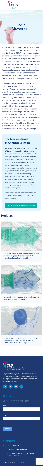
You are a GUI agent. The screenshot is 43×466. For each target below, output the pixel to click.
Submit (7, 429)
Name (5, 406)
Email (5, 415)
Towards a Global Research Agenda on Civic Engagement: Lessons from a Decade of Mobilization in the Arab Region (21, 340)
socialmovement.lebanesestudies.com (23, 205)
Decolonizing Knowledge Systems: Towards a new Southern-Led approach (21, 298)
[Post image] (21, 236)
